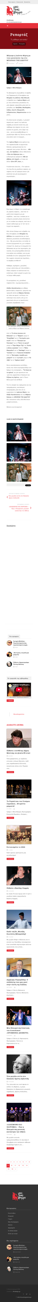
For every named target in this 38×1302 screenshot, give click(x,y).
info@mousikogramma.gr (24, 1297)
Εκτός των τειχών (13, 1233)
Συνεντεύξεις (11, 1213)
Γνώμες (10, 1219)
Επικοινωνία (19, 2)
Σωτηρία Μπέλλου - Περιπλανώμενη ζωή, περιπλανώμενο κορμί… (20, 643)
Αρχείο (10, 700)
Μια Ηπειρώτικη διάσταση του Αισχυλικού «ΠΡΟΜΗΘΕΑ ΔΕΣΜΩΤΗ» (18, 1030)
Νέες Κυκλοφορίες (13, 1222)
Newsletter (27, 2)
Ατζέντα (10, 1225)
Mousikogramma (18, 714)
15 (8, 1169)
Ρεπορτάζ (22, 44)
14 (27, 1165)
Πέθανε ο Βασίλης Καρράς (18, 888)
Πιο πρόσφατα (14, 636)
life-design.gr (16, 1291)
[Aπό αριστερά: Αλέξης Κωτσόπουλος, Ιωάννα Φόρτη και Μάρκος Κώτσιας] (19, 316)
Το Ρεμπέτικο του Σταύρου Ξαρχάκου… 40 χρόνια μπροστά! (18, 803)
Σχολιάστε (20, 63)
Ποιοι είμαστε (12, 2)
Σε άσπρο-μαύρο (12, 1230)
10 (11, 1165)
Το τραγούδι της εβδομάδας (18, 678)
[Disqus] (19, 552)
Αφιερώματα (11, 1228)
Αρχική (15, 44)
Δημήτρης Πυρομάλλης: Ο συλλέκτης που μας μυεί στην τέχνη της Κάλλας (17, 982)
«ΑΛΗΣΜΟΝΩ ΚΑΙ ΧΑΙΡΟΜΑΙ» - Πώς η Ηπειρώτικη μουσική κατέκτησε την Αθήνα (19, 509)
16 (12, 1169)
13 (23, 1165)
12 (19, 1165)
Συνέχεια (10, 772)
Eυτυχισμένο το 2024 (16, 847)
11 (15, 1165)
